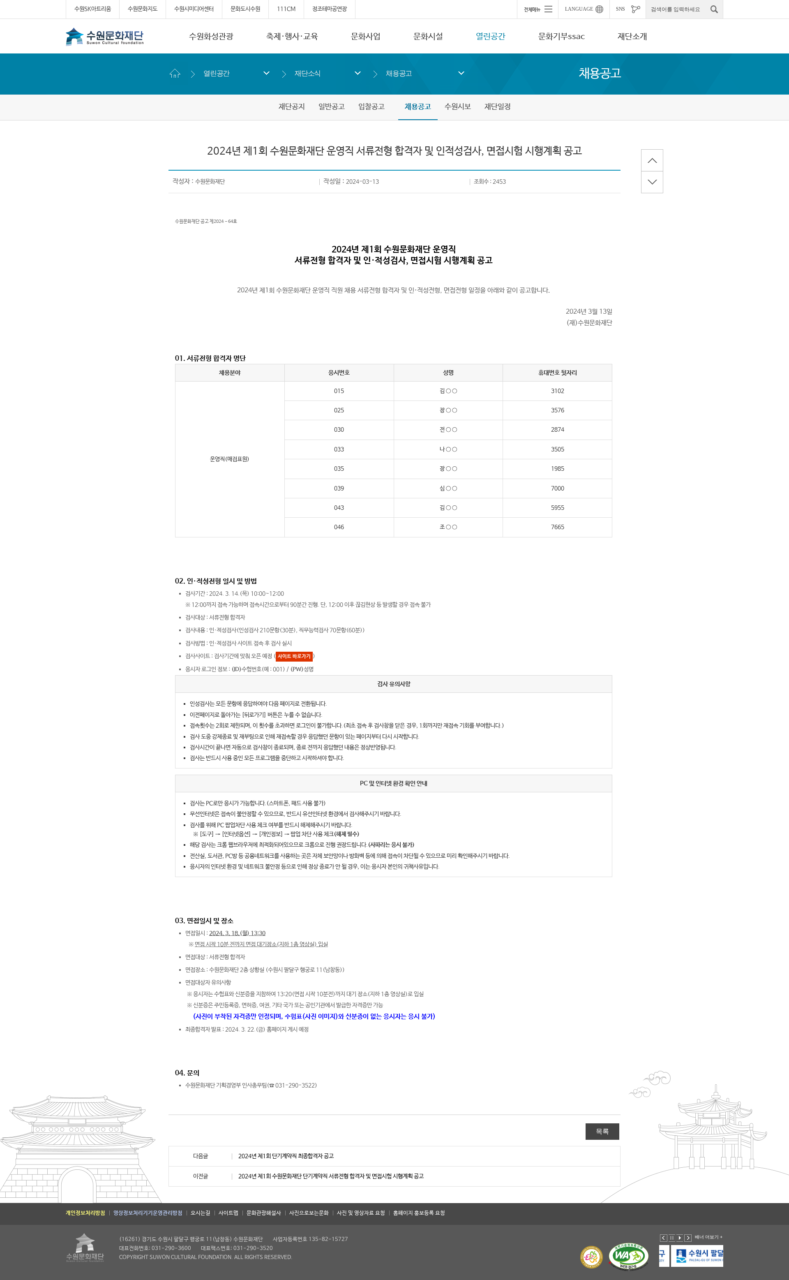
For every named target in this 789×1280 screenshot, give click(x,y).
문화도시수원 (245, 9)
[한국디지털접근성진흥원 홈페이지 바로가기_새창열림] (628, 1257)
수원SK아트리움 (92, 9)
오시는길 (200, 1213)
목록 (602, 1131)
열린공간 (490, 37)
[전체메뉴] (537, 9)
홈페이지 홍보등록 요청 (419, 1213)
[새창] (692, 1255)
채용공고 (399, 73)
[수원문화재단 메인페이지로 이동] (105, 36)
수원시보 (458, 107)
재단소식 (308, 73)
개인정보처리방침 (85, 1213)
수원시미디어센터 (194, 9)
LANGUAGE (579, 9)
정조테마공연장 (329, 9)
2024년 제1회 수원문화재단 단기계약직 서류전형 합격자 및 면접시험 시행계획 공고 (331, 1176)
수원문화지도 (142, 9)
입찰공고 (371, 107)
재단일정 (497, 107)
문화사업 (366, 37)
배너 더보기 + (708, 1236)
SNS (620, 9)
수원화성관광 (211, 37)
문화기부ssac (561, 37)
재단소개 (632, 37)
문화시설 (428, 37)
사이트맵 (228, 1213)
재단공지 (292, 107)
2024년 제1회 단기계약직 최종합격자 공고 (286, 1156)
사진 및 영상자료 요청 (361, 1213)
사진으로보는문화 (309, 1213)
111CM (286, 9)
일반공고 (331, 107)
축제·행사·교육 (292, 37)
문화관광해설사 (264, 1213)
